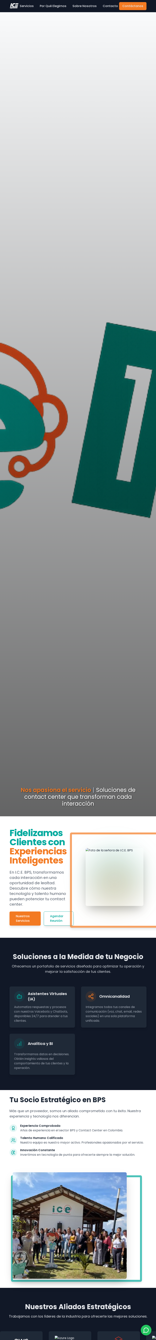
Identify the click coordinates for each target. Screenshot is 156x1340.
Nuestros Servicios (23, 918)
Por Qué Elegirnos (53, 6)
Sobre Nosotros (84, 6)
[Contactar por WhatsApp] (146, 1330)
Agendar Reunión (56, 918)
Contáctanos (132, 6)
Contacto (110, 6)
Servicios (27, 6)
